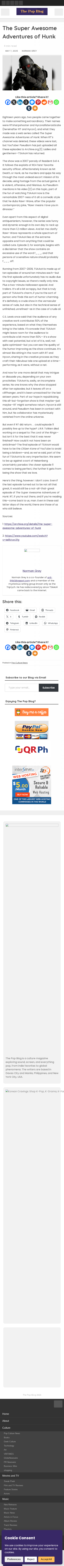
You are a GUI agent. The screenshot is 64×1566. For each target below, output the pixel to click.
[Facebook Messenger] (32, 102)
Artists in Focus (11, 1517)
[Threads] (26, 102)
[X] (14, 102)
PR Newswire (10, 1462)
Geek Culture (10, 1441)
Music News (9, 1513)
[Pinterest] (38, 102)
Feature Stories (11, 1489)
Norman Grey (29, 51)
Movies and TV (10, 1475)
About (5, 1421)
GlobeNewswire (11, 1458)
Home (5, 1414)
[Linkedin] (20, 102)
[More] (35, 108)
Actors (7, 1493)
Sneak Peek (9, 1481)
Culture (6, 1428)
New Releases (10, 1504)
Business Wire (10, 1466)
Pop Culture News (19, 662)
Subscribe (49, 687)
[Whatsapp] (56, 102)
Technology (9, 1446)
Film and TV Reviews (13, 1485)
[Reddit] (44, 102)
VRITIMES (9, 1454)
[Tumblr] (29, 108)
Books (7, 1437)
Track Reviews (10, 1525)
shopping (8, 1470)
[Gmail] (50, 102)
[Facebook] (8, 102)
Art (5, 1450)
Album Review (10, 1521)
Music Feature (10, 1509)
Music (5, 1499)
